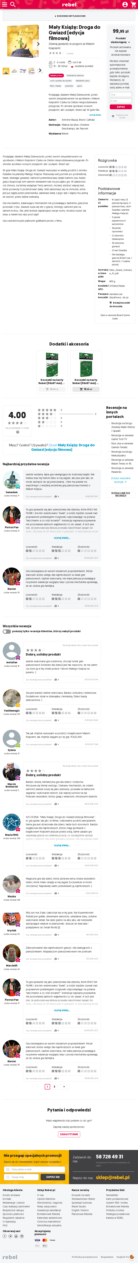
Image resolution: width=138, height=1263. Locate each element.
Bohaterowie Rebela (48, 1213)
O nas (40, 1195)
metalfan (11, 662)
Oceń (63, 447)
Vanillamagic (12, 710)
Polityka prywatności (85, 1257)
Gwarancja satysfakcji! (49, 1210)
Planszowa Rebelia (82, 1213)
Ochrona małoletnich (49, 1221)
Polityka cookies (115, 1210)
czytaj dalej (95, 115)
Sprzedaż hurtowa (82, 1202)
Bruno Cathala (87, 119)
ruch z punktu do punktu (61, 80)
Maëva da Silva (70, 124)
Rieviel (12, 589)
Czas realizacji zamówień (16, 1206)
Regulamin (107, 1257)
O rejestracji (9, 1221)
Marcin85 (11, 965)
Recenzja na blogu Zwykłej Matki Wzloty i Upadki (123, 427)
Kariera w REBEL (114, 1217)
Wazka (12, 896)
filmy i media (55, 86)
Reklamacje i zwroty (14, 1202)
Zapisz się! (53, 1177)
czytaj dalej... (62, 538)
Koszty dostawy (11, 1195)
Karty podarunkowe (117, 1198)
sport (79, 86)
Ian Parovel (82, 128)
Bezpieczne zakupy (13, 1210)
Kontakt (7, 1198)
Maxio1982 (11, 835)
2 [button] (54, 1086)
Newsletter (112, 1195)
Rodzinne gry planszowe (71, 16)
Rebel (65, 133)
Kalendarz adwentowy (49, 1217)
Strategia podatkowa (117, 1213)
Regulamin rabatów (13, 1217)
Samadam (12, 492)
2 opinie (69, 53)
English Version (80, 1210)
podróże (69, 86)
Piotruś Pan (12, 527)
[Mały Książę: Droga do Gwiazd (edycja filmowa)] (23, 41)
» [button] (64, 1086)
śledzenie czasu (82, 80)
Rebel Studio (79, 1206)
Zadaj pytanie (69, 1134)
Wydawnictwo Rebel (83, 1198)
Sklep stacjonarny (47, 1206)
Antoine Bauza (70, 119)
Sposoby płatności (13, 1213)
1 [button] (47, 1087)
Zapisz (121, 107)
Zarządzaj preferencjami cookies (132, 1256)
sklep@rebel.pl (113, 1177)
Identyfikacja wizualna (49, 1225)
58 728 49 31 (109, 1156)
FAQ (5, 1225)
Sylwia (12, 750)
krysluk (11, 930)
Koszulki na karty (81, 1195)
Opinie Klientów (46, 1198)
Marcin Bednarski (12, 785)
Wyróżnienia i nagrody (49, 1202)
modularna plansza (75, 75)
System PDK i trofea (117, 1202)
